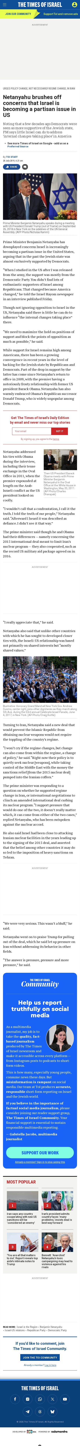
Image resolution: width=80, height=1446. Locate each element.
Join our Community (18, 13)
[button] (74, 4)
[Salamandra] (59, 1431)
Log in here (50, 1365)
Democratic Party (57, 1330)
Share (13, 167)
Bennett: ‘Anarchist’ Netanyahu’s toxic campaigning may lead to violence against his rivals (57, 1261)
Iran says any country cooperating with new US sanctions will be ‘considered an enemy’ (22, 1218)
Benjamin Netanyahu (51, 1327)
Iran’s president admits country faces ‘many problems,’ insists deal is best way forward (57, 1218)
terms (56, 439)
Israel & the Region (27, 1327)
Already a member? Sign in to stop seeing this (40, 1162)
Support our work (40, 1152)
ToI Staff (12, 157)
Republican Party (36, 1330)
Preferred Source (17, 146)
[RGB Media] (32, 1431)
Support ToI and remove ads (61, 13)
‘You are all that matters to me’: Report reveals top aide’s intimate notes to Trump (22, 1260)
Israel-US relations (15, 1330)
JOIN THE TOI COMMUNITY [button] (40, 1357)
